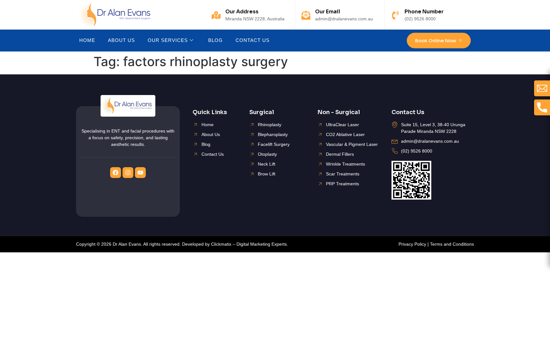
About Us (121, 40)
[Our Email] (305, 15)
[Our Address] (216, 15)
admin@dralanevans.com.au (344, 18)
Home (87, 40)
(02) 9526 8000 (420, 18)
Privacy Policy (412, 244)
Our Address (241, 11)
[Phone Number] (395, 15)
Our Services (168, 40)
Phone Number (424, 11)
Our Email (327, 11)
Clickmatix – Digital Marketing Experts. (249, 244)
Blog (215, 40)
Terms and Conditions (452, 244)
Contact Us (253, 40)
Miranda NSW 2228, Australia (255, 18)
